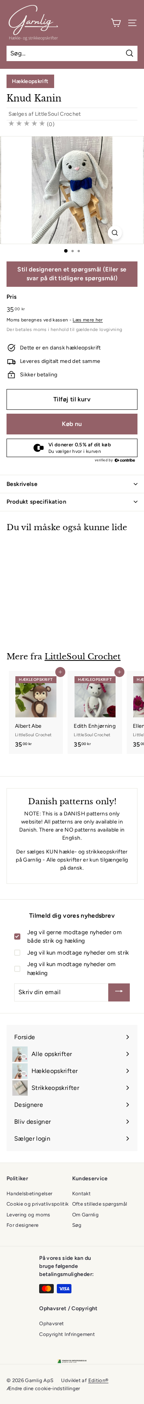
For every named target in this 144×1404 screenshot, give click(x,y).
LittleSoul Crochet (58, 114)
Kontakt (81, 1193)
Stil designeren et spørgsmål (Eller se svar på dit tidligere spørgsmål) (71, 274)
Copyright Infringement (67, 1334)
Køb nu (72, 424)
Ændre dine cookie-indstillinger (43, 1388)
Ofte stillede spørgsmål (99, 1204)
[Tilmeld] (119, 992)
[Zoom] (115, 233)
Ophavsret (51, 1323)
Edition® (98, 1380)
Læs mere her (88, 320)
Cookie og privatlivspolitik (37, 1204)
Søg (77, 1225)
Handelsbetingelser (29, 1193)
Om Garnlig (85, 1215)
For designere (23, 1225)
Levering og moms (28, 1215)
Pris (12, 296)
